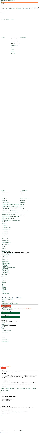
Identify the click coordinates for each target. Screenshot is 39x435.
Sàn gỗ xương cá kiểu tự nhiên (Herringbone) (10, 204)
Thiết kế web (17, 430)
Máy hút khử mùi (5, 316)
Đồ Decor (12, 51)
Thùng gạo (4, 250)
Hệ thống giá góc (5, 238)
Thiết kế (21, 191)
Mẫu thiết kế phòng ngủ (6, 255)
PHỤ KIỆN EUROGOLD (6, 227)
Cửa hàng (12, 19)
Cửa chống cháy (5, 194)
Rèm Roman (4, 221)
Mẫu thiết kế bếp (5, 257)
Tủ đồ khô (3, 246)
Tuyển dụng (34, 388)
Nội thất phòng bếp (14, 41)
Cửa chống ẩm (4, 198)
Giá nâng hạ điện (5, 234)
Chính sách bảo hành (6, 413)
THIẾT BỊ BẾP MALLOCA (6, 313)
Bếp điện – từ (4, 314)
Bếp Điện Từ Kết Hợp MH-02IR (7, 365)
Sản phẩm (3, 37)
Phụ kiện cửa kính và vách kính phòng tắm (10, 303)
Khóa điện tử (4, 301)
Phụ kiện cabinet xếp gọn (6, 307)
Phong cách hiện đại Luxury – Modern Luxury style (11, 206)
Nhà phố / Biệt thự (23, 196)
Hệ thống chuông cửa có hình (7, 311)
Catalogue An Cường (6, 251)
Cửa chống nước (5, 196)
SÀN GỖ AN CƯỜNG (5, 202)
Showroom (22, 200)
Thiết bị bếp (13, 53)
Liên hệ (2, 390)
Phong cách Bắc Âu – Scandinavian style (9, 208)
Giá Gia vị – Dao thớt (5, 244)
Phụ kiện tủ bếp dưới (6, 236)
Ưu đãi (17, 388)
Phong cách (22, 388)
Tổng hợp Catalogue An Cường (7, 253)
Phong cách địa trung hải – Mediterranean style (11, 220)
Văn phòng (22, 202)
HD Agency (23, 430)
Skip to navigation (3, 0)
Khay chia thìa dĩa (5, 240)
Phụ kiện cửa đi (4, 305)
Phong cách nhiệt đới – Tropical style (9, 214)
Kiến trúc (22, 204)
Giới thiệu (7, 19)
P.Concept (12, 388)
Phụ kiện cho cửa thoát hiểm (7, 309)
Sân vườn (12, 49)
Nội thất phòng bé (14, 45)
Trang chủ (3, 19)
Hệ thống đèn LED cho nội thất (8, 299)
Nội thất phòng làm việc (15, 43)
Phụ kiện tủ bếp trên (6, 229)
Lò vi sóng (3, 326)
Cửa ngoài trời (4, 200)
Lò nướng (3, 322)
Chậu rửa (3, 320)
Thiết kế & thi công (23, 37)
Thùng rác (3, 248)
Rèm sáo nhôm (5, 225)
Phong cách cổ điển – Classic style (8, 218)
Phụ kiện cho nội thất (6, 297)
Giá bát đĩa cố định (5, 231)
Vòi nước (3, 318)
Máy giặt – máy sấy (5, 324)
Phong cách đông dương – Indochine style (10, 212)
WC (11, 47)
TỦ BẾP (3, 191)
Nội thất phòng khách (15, 38)
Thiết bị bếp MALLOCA (27, 308)
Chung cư (22, 194)
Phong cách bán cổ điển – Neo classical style (10, 216)
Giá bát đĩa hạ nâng (5, 233)
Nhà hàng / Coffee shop (25, 198)
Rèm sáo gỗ (4, 223)
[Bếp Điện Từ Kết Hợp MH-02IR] (19, 346)
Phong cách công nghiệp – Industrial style (10, 210)
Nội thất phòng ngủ (14, 39)
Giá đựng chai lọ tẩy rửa (6, 242)
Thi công (22, 206)
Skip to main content (11, 0)
